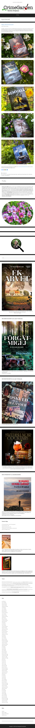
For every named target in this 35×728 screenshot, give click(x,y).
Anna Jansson (4, 174)
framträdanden (5, 585)
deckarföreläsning (16, 583)
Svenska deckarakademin (6, 590)
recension (2, 175)
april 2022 (3, 617)
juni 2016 (3, 675)
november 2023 (4, 612)
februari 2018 (4, 651)
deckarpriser (9, 584)
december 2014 (4, 698)
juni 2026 (3, 601)
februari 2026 (4, 603)
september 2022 (4, 616)
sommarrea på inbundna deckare (23, 166)
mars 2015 (3, 694)
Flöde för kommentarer (5, 713)
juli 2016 (3, 674)
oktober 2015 (4, 685)
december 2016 (4, 668)
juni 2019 (3, 635)
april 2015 (3, 693)
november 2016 (4, 669)
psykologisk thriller (30, 587)
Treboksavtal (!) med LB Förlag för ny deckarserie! (9, 528)
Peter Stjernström (29, 174)
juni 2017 (3, 660)
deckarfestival (7, 583)
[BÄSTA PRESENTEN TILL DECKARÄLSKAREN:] (17, 494)
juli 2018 (3, 646)
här (27, 58)
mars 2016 (3, 679)
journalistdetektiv (4, 587)
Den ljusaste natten (20, 138)
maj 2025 (3, 607)
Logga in (3, 711)
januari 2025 (3, 610)
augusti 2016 (4, 673)
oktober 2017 (4, 656)
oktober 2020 (4, 627)
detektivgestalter (18, 584)
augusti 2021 (4, 621)
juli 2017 (3, 659)
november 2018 (4, 641)
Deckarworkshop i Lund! (5, 525)
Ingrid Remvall (20, 174)
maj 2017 (3, 661)
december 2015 (4, 683)
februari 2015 (4, 695)
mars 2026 (3, 602)
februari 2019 (4, 639)
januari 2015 (3, 697)
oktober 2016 (4, 670)
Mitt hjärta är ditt (18, 58)
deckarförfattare (30, 583)
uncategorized (15, 592)
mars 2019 (3, 637)
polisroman (13, 587)
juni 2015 (3, 690)
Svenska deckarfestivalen (9, 592)
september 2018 (4, 644)
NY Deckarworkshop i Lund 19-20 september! (8, 524)
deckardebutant (4, 583)
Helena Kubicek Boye (14, 174)
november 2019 (4, 631)
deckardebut (9, 174)
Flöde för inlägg (4, 712)
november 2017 (4, 655)
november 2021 (4, 620)
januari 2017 (3, 666)
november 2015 (4, 684)
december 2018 (4, 640)
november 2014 (4, 699)
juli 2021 (3, 622)
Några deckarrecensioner (7, 24)
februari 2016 (4, 680)
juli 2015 (3, 689)
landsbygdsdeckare (8, 587)
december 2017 (4, 654)
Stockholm (20, 589)
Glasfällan (19, 111)
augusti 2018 (4, 645)
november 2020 (4, 626)
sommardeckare (7, 175)
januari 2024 (3, 611)
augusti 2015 (4, 688)
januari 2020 (3, 630)
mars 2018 (3, 650)
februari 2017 (4, 665)
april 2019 (3, 636)
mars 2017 (3, 664)
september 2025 (4, 606)
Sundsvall (29, 589)
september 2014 (4, 702)
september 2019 (4, 634)
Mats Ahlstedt (25, 174)
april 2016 (3, 678)
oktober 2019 (4, 632)
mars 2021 (3, 625)
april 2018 (3, 649)
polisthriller (22, 587)
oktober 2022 (4, 615)
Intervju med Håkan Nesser (6, 529)
